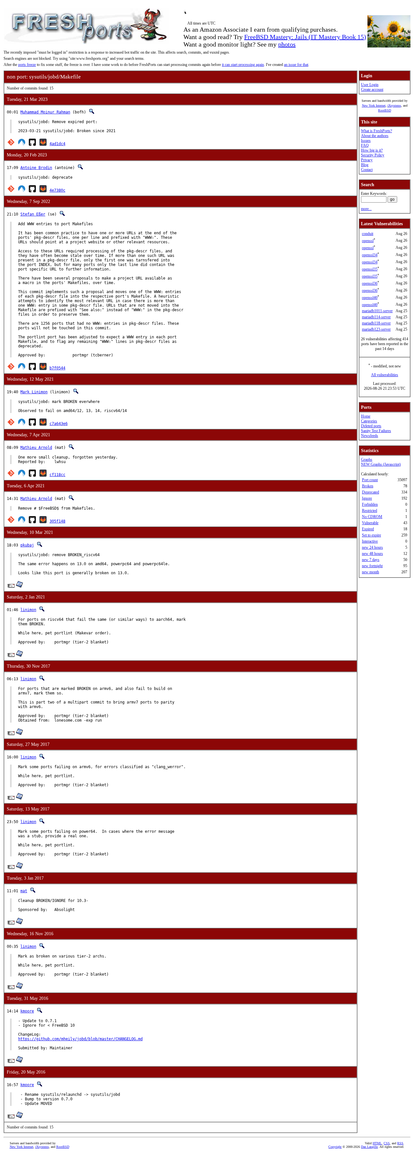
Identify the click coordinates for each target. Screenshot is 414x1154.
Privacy (367, 160)
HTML (377, 1143)
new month (370, 572)
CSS (387, 1143)
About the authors (374, 135)
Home (365, 416)
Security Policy (372, 155)
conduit (367, 233)
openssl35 (369, 269)
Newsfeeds (369, 435)
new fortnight (372, 566)
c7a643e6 (58, 423)
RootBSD (384, 110)
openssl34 (369, 255)
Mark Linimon (34, 392)
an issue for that (296, 64)
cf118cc (57, 474)
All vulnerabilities (384, 375)
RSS (400, 1143)
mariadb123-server (376, 329)
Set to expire (371, 535)
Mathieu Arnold (36, 447)
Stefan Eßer (32, 214)
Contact (367, 169)
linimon (28, 610)
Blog (364, 165)
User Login (369, 84)
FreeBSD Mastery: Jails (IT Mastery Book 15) (305, 36)
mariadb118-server (376, 323)
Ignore (367, 498)
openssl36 (369, 283)
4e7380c (57, 190)
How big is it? (372, 150)
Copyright (335, 1147)
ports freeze (27, 64)
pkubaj (27, 545)
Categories (369, 421)
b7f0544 (57, 368)
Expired (368, 529)
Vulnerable (370, 523)
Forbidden (370, 504)
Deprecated (370, 492)
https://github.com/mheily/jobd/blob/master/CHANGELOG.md (80, 1039)
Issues (366, 140)
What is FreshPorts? (376, 131)
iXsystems (394, 105)
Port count (370, 480)
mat (23, 891)
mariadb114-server (376, 317)
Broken (367, 486)
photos (287, 44)
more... (366, 208)
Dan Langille (369, 1147)
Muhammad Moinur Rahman (45, 112)
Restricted (369, 510)
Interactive (370, 541)
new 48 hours (372, 553)
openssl (368, 240)
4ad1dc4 (57, 144)
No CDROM (372, 516)
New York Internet (374, 105)
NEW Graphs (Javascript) (381, 464)
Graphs (366, 459)
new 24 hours (372, 547)
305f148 (57, 521)
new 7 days (370, 559)
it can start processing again (243, 64)
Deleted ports (371, 426)
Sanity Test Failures (376, 431)
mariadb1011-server (377, 311)
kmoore (27, 1011)
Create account (372, 89)
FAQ (365, 145)
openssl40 (369, 297)
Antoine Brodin (36, 167)
